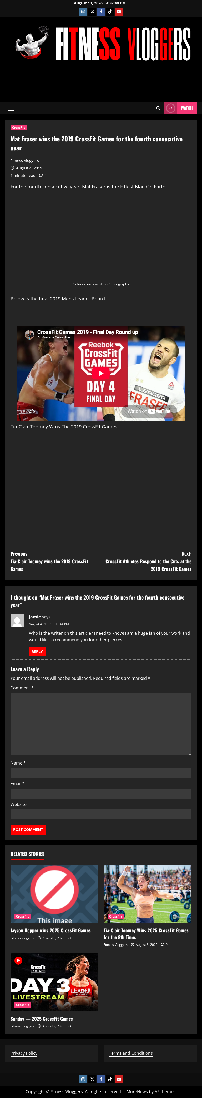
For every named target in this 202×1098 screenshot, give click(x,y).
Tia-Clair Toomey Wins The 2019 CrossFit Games (64, 426)
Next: (148, 561)
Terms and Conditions (131, 1053)
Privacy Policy (24, 1053)
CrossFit (18, 127)
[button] (11, 108)
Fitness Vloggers (25, 160)
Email (18, 783)
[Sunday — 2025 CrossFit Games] (54, 982)
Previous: (49, 561)
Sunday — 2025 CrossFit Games (42, 1018)
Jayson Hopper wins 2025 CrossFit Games (51, 930)
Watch (187, 108)
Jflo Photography (116, 284)
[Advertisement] (101, 82)
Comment (22, 688)
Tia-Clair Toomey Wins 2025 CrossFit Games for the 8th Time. (146, 933)
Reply (37, 651)
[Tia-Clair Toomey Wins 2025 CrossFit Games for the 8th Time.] (147, 894)
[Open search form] (158, 108)
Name (18, 763)
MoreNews (137, 1092)
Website (19, 804)
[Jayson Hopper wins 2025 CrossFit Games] (54, 894)
